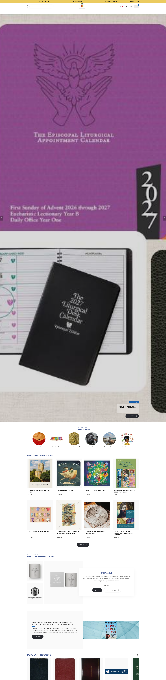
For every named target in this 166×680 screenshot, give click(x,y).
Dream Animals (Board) (65, 490)
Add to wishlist (111, 590)
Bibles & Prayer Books (58, 12)
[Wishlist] (131, 6)
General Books (42, 12)
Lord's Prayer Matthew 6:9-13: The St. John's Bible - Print (68, 532)
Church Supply (119, 12)
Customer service (134, 1)
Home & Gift (83, 12)
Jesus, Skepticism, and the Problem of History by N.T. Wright (123, 533)
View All (82, 544)
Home (33, 12)
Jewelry (93, 12)
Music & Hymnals (105, 12)
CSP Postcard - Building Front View (40, 491)
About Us (130, 12)
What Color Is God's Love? (95, 490)
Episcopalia (72, 12)
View (96, 590)
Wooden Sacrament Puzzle (39, 531)
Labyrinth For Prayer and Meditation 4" (95, 532)
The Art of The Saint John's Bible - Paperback (124, 491)
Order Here (37, 636)
